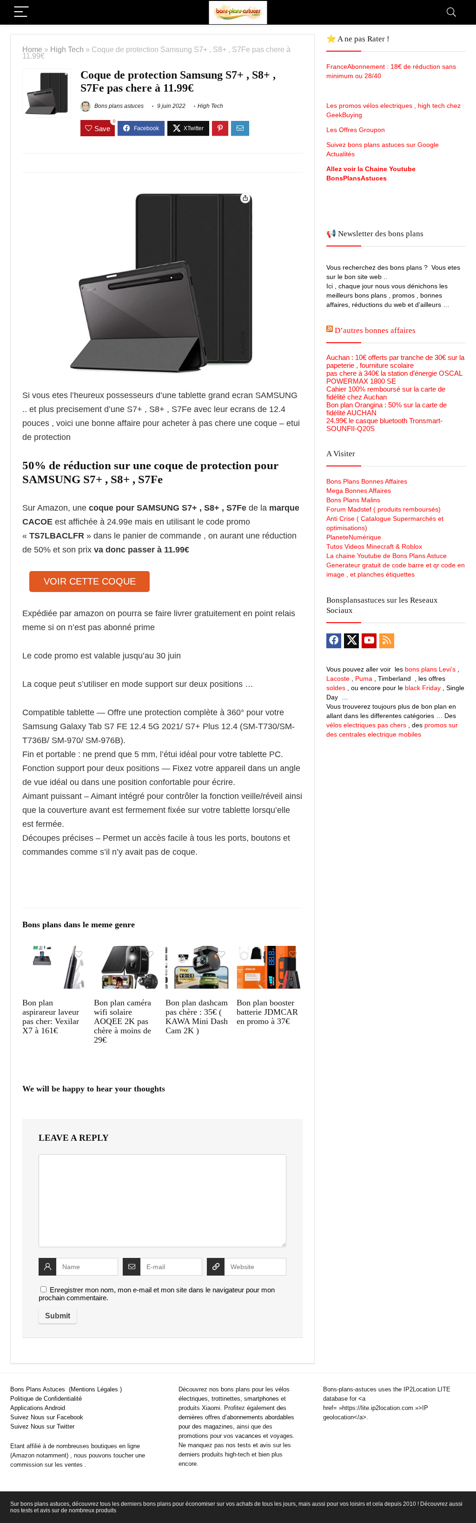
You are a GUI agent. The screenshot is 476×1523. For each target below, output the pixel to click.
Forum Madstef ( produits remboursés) (383, 509)
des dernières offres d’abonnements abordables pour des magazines (236, 1417)
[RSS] (386, 640)
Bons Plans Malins (353, 500)
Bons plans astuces (118, 106)
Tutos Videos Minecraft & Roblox (374, 546)
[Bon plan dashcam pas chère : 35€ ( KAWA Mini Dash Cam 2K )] (198, 952)
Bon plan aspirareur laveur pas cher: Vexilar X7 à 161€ (50, 1016)
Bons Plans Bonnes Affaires (366, 481)
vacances (248, 1435)
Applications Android (37, 1407)
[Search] (451, 12)
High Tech (67, 49)
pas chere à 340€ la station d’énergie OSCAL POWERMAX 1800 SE (394, 377)
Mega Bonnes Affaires (358, 490)
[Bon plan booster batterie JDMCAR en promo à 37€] (269, 952)
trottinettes (226, 1398)
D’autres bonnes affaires (375, 330)
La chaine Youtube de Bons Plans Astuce (386, 555)
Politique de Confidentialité (46, 1398)
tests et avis (254, 1445)
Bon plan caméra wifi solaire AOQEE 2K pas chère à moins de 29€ (122, 1021)
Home (32, 49)
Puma (363, 678)
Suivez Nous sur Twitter (42, 1426)
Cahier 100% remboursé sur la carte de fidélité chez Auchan (385, 393)
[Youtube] (369, 640)
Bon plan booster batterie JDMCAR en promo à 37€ (267, 1012)
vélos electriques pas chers (366, 725)
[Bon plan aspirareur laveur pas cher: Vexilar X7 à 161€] (55, 952)
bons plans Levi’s (430, 669)
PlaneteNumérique (353, 537)
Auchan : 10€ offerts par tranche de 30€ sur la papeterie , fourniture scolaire (395, 361)
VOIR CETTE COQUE (90, 581)
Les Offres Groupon (356, 129)
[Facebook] (333, 640)
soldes (335, 688)
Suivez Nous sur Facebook (46, 1417)
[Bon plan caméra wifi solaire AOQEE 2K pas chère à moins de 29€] (126, 952)
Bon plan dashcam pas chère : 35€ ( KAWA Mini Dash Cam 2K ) (196, 1016)
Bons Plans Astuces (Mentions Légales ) (66, 1389)
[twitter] (351, 640)
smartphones (261, 1398)
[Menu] (21, 12)
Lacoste (338, 678)
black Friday (423, 688)
